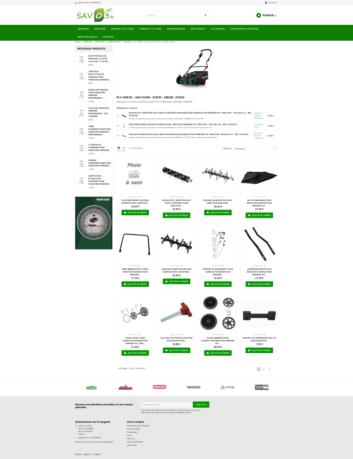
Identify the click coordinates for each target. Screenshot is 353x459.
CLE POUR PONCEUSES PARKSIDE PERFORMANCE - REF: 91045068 (98, 112)
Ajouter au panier (135, 212)
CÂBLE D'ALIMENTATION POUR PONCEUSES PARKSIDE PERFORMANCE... (99, 130)
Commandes (132, 432)
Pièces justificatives (135, 442)
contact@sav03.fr (106, 442)
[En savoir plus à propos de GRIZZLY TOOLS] (125, 387)
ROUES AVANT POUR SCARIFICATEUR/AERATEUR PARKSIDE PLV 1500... (135, 341)
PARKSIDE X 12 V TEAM (150, 28)
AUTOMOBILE (218, 28)
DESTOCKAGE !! (198, 28)
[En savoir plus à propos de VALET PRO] (261, 387)
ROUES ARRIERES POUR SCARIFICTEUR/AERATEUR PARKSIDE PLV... (218, 341)
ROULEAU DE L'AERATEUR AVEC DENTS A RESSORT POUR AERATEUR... (176, 203)
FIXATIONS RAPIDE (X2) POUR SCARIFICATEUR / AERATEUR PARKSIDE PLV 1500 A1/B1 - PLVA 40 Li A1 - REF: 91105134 (182, 124)
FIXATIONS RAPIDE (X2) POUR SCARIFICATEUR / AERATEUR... (135, 201)
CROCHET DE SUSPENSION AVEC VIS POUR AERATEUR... (259, 339)
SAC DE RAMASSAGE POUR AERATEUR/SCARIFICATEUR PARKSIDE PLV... (259, 203)
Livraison (108, 36)
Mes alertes (132, 445)
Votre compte (135, 421)
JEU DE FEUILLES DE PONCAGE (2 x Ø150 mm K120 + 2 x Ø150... (98, 58)
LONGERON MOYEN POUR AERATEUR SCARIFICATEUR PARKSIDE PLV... (259, 272)
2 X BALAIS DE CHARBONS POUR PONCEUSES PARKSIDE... (99, 147)
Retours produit (133, 429)
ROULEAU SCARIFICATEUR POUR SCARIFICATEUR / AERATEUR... (176, 270)
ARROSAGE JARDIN (176, 28)
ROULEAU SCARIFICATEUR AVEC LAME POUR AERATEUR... (217, 201)
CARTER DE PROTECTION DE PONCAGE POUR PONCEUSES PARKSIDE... (99, 75)
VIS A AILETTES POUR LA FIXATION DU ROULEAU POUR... (177, 339)
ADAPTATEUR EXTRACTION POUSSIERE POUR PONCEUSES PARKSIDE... (99, 179)
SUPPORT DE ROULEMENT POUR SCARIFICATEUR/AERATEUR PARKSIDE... (218, 272)
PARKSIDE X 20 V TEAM (122, 28)
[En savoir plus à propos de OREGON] (159, 387)
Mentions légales (87, 36)
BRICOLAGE (100, 28)
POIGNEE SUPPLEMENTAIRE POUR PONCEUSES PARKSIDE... (99, 163)
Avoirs (129, 435)
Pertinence (255, 148)
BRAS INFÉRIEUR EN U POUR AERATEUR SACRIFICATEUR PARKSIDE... (135, 272)
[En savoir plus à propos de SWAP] (227, 387)
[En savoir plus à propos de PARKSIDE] (193, 387)
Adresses (131, 438)
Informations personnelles (138, 425)
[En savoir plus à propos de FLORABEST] (91, 387)
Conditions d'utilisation (244, 28)
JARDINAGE (83, 28)
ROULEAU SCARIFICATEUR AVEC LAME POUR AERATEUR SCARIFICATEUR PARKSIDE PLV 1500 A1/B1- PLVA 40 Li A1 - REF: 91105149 (188, 134)
